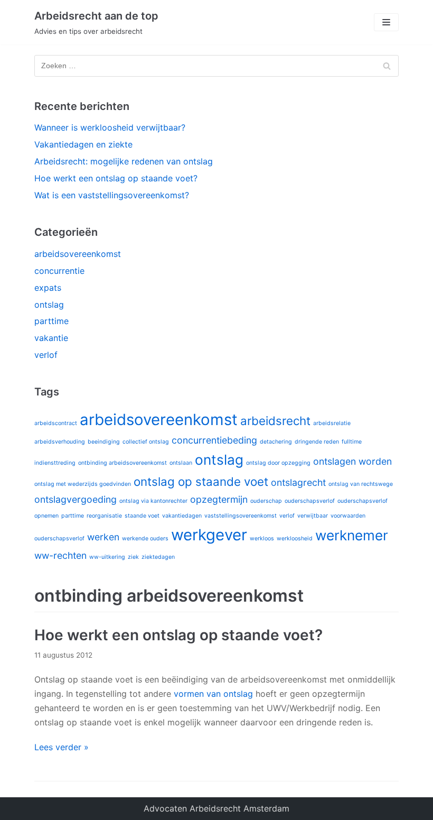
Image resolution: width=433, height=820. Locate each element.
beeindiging (104, 441)
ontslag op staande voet (201, 481)
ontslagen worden (352, 461)
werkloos (262, 538)
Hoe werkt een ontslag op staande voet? (115, 178)
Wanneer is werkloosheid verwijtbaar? (109, 127)
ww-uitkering (107, 557)
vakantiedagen (182, 515)
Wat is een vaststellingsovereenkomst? (111, 195)
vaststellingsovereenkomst (240, 515)
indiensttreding (55, 462)
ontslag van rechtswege (360, 484)
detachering (276, 441)
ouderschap (266, 500)
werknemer (351, 535)
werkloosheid (295, 538)
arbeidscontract (55, 423)
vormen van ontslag (213, 693)
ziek (133, 557)
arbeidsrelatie (332, 423)
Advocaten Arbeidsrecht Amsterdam (216, 808)
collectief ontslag (146, 441)
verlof (46, 354)
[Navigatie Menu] (386, 22)
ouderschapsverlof (310, 500)
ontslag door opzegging (278, 462)
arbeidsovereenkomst (77, 253)
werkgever (209, 535)
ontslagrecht (298, 482)
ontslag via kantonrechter (153, 500)
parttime (51, 321)
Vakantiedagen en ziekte (83, 144)
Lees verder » (61, 747)
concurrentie (59, 270)
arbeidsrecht (275, 420)
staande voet (142, 515)
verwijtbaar (312, 515)
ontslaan (181, 462)
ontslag (49, 304)
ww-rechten (60, 555)
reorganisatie (104, 515)
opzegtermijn (219, 499)
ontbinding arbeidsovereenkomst (122, 462)
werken (103, 536)
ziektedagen (158, 557)
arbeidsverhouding (59, 441)
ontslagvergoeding (75, 499)
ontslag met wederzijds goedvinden (82, 484)
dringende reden (317, 441)
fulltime (352, 441)
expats (47, 287)
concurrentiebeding (214, 440)
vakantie (51, 338)
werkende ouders (145, 538)
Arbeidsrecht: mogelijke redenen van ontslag (123, 161)
